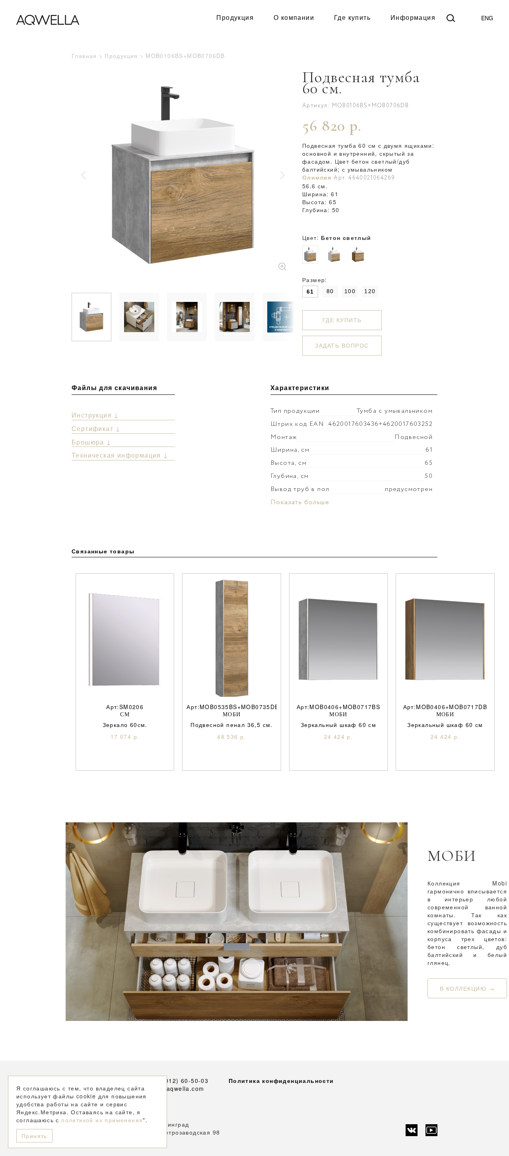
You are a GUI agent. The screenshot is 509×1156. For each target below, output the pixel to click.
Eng (487, 18)
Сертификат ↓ (96, 428)
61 (310, 291)
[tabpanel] (183, 175)
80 (330, 291)
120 (369, 291)
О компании (294, 17)
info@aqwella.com (176, 1088)
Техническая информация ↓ (120, 455)
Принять (34, 1136)
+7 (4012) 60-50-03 (178, 1080)
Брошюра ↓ (92, 442)
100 (350, 291)
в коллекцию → (467, 988)
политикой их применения (102, 1120)
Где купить (352, 17)
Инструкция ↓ (95, 414)
